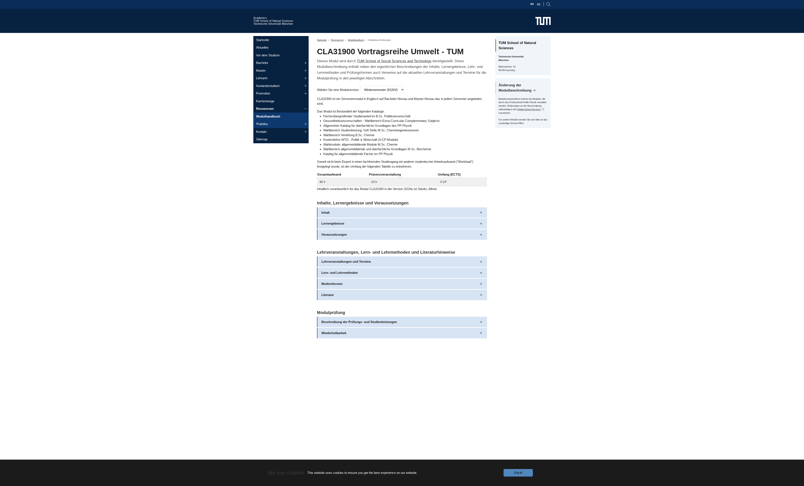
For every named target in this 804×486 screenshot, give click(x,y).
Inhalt (325, 212)
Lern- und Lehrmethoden (339, 272)
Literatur (327, 295)
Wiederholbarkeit (333, 333)
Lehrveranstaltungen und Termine (346, 261)
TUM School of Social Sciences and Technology (394, 61)
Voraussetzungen (334, 234)
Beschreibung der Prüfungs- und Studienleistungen (359, 322)
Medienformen (332, 284)
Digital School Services (529, 109)
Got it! (518, 472)
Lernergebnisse (332, 223)
